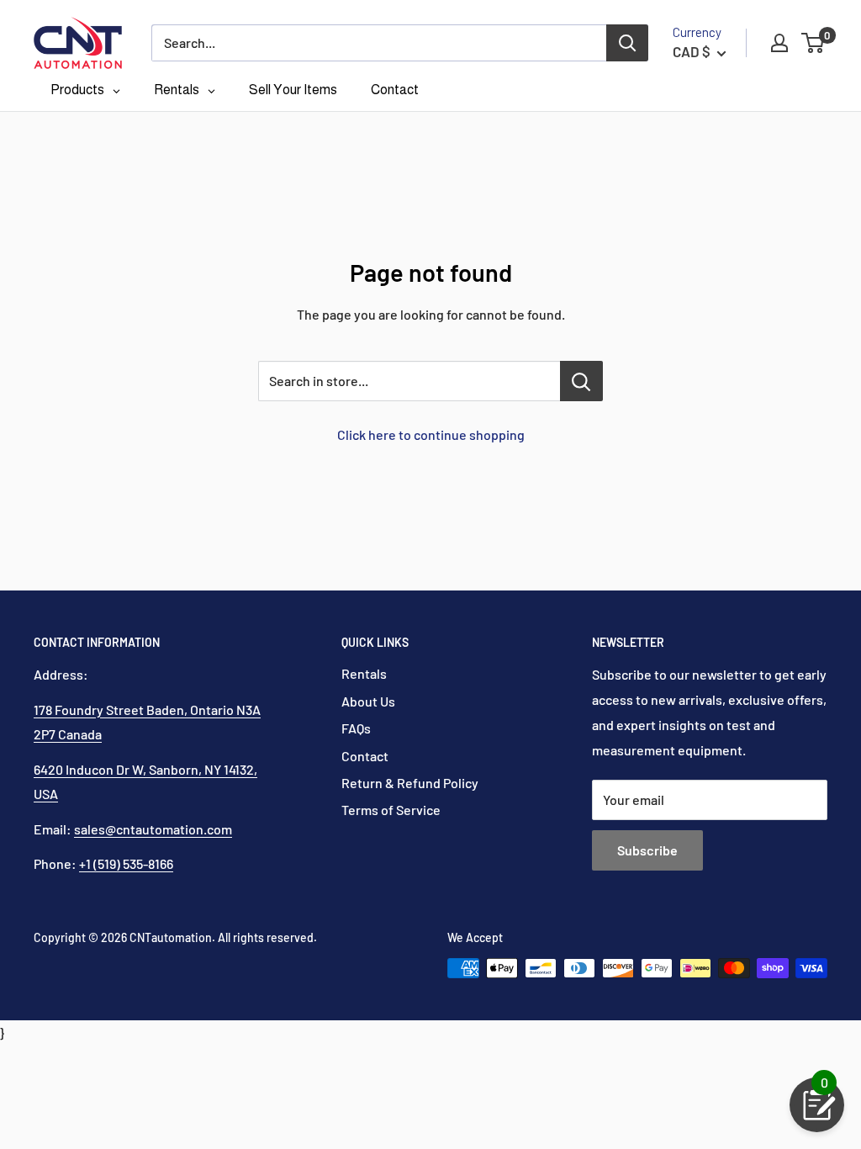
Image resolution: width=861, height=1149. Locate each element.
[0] (813, 43)
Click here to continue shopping (431, 434)
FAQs (356, 728)
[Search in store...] (581, 381)
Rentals (364, 673)
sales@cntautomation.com (153, 829)
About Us (368, 701)
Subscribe (647, 850)
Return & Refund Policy (409, 783)
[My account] (779, 43)
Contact (364, 756)
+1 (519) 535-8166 (126, 863)
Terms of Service (391, 810)
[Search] (627, 42)
